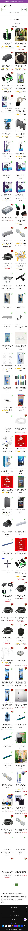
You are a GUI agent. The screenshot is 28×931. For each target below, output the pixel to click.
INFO (14, 911)
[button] (5, 46)
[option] (14, 1)
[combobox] (11, 9)
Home (10, 12)
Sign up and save (14, 915)
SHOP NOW (14, 907)
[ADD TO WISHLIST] (11, 30)
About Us (14, 919)
